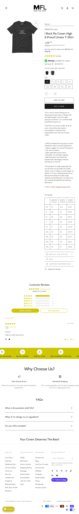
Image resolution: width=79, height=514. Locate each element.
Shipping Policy (26, 468)
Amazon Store (40, 487)
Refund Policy (10, 484)
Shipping (47, 45)
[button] (62, 8)
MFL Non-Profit (11, 487)
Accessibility (25, 478)
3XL (55, 87)
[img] (10, 324)
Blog (37, 461)
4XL (63, 87)
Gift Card (23, 461)
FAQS (22, 458)
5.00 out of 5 (45, 289)
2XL (48, 87)
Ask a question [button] (53, 311)
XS (48, 82)
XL (70, 82)
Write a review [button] (25, 311)
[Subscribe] (72, 458)
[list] (39, 382)
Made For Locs (51, 29)
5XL (70, 87)
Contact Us (39, 458)
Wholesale (39, 484)
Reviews (8, 491)
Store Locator (25, 464)
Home (47, 24)
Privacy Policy (10, 468)
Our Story (9, 458)
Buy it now (59, 106)
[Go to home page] (39, 8)
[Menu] (6, 8)
